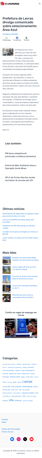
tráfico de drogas (31, 396)
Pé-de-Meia (26, 390)
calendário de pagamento (15, 367)
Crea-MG (5, 373)
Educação (6, 377)
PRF (20, 390)
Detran (33, 373)
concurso (30, 367)
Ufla (11, 400)
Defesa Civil (26, 373)
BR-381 (5, 367)
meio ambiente (16, 386)
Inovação (9, 382)
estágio (23, 377)
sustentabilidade (16, 396)
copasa (17, 370)
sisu (36, 393)
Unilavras (18, 400)
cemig (24, 367)
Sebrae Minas (17, 393)
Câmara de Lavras (15, 373)
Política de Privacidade (11, 429)
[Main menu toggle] (39, 3)
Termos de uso (7, 432)
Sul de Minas (6, 396)
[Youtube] (31, 439)
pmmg (35, 386)
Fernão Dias (29, 377)
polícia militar (14, 390)
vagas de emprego (28, 400)
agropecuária (26, 364)
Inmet (4, 382)
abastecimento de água (9, 364)
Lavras (27, 381)
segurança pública (28, 393)
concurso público (8, 370)
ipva (14, 382)
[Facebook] (12, 439)
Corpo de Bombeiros (28, 370)
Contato (5, 419)
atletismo (34, 364)
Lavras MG (6, 386)
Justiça (19, 382)
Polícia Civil (6, 390)
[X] (25, 439)
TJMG (24, 396)
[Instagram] (19, 439)
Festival (36, 377)
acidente (19, 364)
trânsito (5, 400)
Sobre (4, 422)
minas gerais (27, 386)
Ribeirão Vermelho (7, 393)
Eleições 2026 (15, 377)
